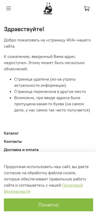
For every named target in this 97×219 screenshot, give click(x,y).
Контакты (13, 141)
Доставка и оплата (21, 149)
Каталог (11, 133)
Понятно (48, 205)
